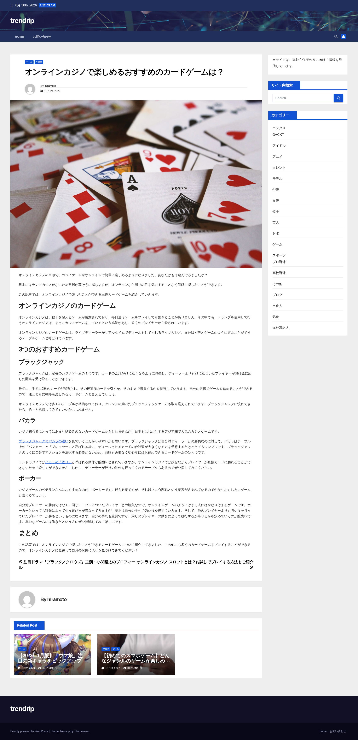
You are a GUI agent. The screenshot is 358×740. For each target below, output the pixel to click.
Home (19, 36)
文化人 (277, 306)
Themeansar (81, 731)
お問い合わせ (42, 36)
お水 (275, 233)
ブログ (106, 649)
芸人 (275, 222)
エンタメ (279, 128)
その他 (39, 62)
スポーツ (279, 255)
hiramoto (50, 85)
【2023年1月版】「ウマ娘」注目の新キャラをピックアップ (50, 658)
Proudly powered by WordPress (29, 731)
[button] (336, 36)
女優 (275, 200)
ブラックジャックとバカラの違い (43, 441)
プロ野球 (279, 262)
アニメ (277, 156)
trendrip (22, 20)
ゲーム (29, 62)
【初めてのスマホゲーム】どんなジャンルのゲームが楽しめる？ (136, 661)
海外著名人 (280, 328)
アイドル (279, 145)
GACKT (278, 134)
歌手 (275, 211)
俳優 (275, 189)
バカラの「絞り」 (58, 462)
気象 (275, 317)
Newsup (65, 731)
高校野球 (279, 273)
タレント (279, 167)
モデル (277, 178)
